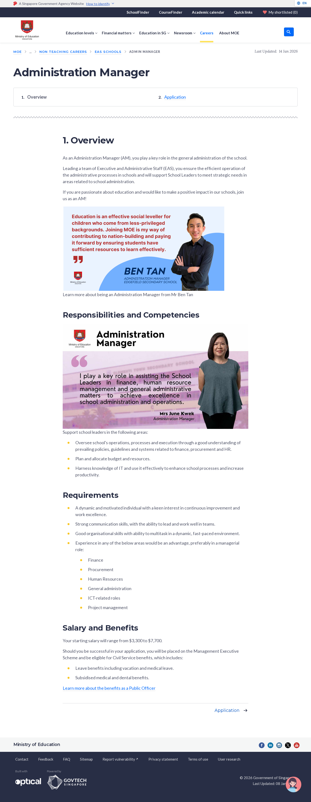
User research (229, 759)
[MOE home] (26, 30)
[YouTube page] (297, 745)
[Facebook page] (262, 745)
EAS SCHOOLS (108, 52)
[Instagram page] (279, 745)
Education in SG (152, 33)
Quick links (243, 12)
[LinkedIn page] (270, 745)
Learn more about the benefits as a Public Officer (109, 688)
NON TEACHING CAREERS (63, 52)
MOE (17, 52)
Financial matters (116, 33)
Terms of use (198, 759)
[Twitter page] (288, 745)
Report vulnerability (119, 759)
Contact (21, 759)
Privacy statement (163, 759)
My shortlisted (283, 12)
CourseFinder (170, 12)
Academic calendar (208, 12)
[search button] (289, 32)
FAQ (66, 759)
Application (175, 97)
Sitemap (86, 759)
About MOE (229, 33)
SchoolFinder (138, 12)
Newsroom (183, 33)
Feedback (45, 759)
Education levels (80, 33)
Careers (206, 33)
